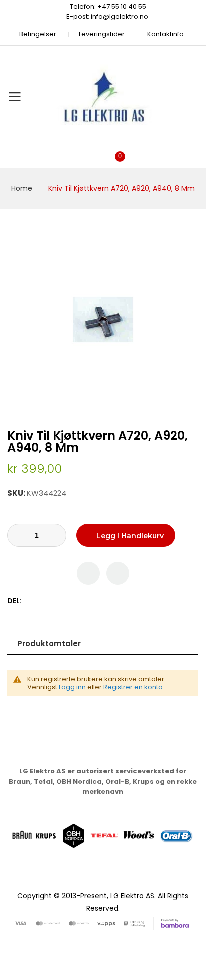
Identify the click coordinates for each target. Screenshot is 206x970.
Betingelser (38, 34)
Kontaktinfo (166, 34)
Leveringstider (102, 34)
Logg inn (72, 687)
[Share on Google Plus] (63, 601)
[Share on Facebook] (31, 601)
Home (22, 188)
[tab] (103, 643)
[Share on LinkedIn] (73, 601)
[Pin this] (52, 601)
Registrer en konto (133, 687)
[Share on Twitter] (41, 601)
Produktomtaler (49, 643)
